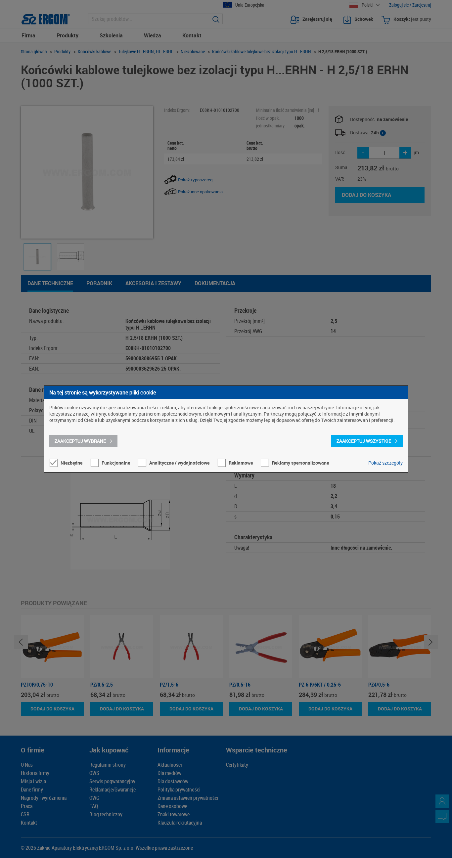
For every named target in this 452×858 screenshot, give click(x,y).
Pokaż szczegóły (385, 463)
